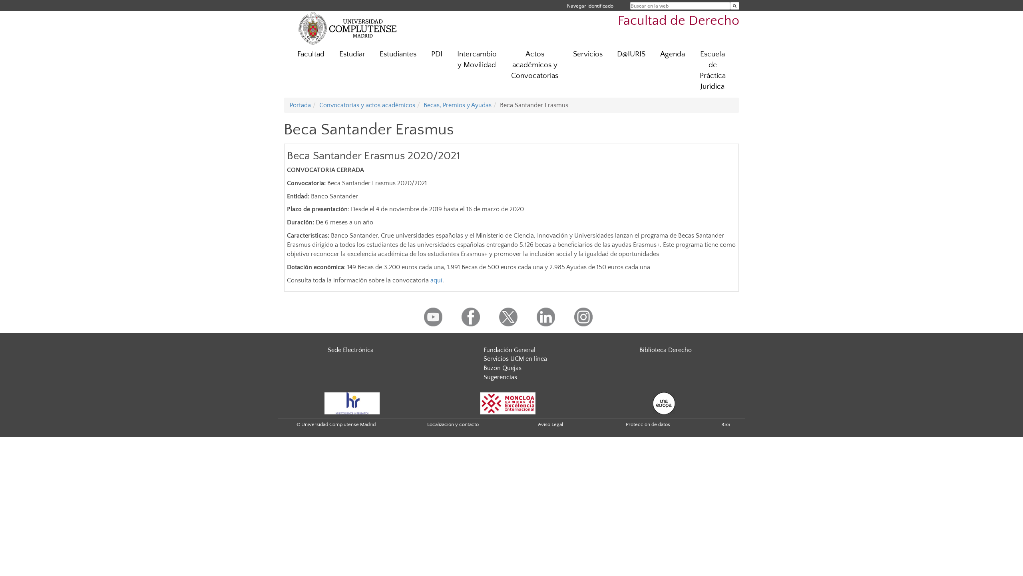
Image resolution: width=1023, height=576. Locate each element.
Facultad (310, 54)
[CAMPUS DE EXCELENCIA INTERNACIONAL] (507, 402)
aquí (436, 280)
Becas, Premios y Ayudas (458, 105)
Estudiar (352, 54)
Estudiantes (398, 54)
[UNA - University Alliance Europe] (664, 402)
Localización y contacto (453, 424)
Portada (300, 105)
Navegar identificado (590, 5)
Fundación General (509, 350)
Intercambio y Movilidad (477, 59)
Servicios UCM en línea (515, 358)
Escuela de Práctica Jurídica (713, 70)
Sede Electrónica (351, 350)
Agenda (672, 54)
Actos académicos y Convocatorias (534, 65)
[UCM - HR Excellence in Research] (352, 402)
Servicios (588, 54)
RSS (725, 424)
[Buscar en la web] (734, 6)
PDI (436, 54)
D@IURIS (631, 54)
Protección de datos (648, 424)
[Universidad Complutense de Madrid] (348, 28)
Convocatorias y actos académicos (367, 105)
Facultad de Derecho (678, 21)
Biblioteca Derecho (665, 350)
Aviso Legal (550, 424)
